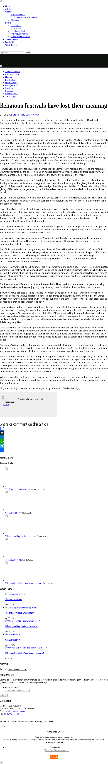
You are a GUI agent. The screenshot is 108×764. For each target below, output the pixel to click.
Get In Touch (11, 44)
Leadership (10, 42)
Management (11, 85)
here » (6, 404)
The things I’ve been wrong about (19, 489)
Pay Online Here (12, 714)
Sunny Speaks (11, 39)
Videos (8, 11)
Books (8, 22)
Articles (8, 9)
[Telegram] (54, 446)
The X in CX (16, 25)
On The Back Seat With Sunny (24, 17)
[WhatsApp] (54, 441)
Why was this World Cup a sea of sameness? (24, 583)
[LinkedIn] (54, 437)
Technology (10, 96)
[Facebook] (54, 429)
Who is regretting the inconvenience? (21, 536)
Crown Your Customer (20, 36)
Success (9, 91)
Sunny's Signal (11, 93)
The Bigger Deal (18, 31)
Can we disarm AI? (13, 512)
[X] (54, 433)
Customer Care (12, 74)
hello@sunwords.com (16, 711)
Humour (8, 77)
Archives (4, 669)
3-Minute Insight (18, 14)
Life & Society (11, 82)
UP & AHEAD (16, 28)
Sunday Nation (32, 114)
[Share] (54, 450)
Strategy (9, 88)
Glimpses (15, 20)
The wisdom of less (13, 559)
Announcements (12, 71)
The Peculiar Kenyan (19, 33)
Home (8, 6)
